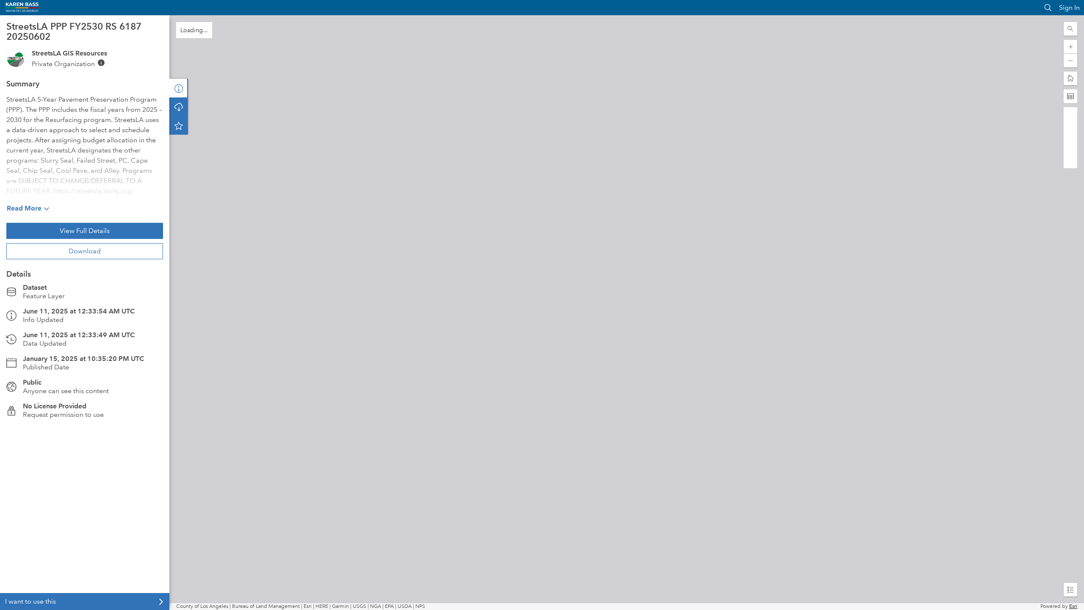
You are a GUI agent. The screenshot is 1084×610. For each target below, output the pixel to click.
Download (85, 251)
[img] (101, 62)
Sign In (1069, 7)
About (178, 88)
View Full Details (85, 231)
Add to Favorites (178, 125)
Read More (24, 208)
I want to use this (30, 601)
